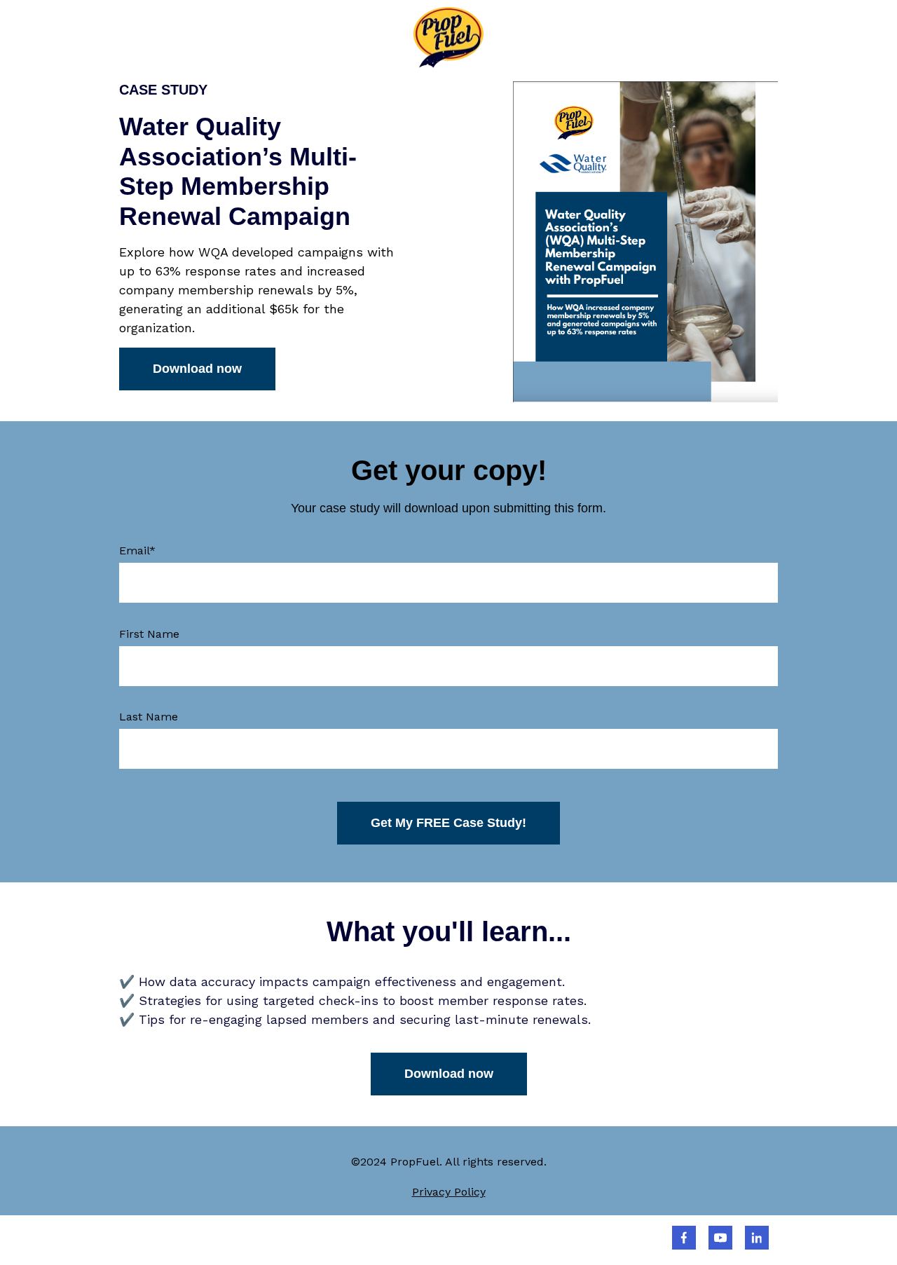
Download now (197, 369)
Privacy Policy (449, 1191)
